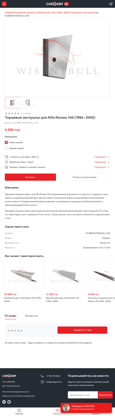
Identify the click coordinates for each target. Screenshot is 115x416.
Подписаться (105, 395)
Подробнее (100, 157)
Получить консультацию (84, 177)
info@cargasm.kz (54, 381)
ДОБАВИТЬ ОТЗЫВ (82, 330)
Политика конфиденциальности (15, 392)
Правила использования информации (18, 396)
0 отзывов (26, 113)
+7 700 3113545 (53, 376)
